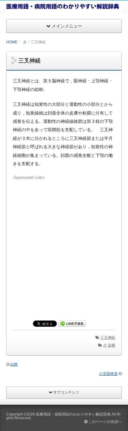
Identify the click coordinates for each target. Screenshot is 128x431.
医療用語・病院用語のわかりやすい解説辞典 (73, 414)
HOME (11, 42)
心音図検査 (108, 374)
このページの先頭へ (104, 422)
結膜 (14, 364)
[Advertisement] (64, 244)
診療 (111, 345)
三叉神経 (107, 337)
